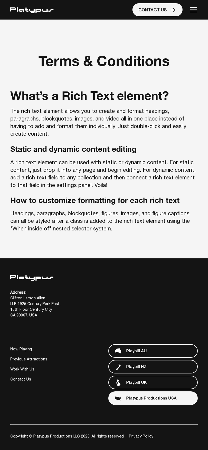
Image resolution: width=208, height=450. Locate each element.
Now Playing (21, 349)
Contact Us (20, 379)
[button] (192, 9)
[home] (32, 9)
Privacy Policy (141, 436)
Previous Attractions (28, 359)
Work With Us (22, 369)
